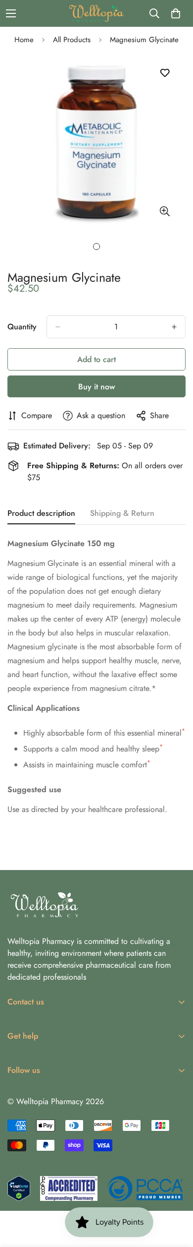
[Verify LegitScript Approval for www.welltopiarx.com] (18, 1188)
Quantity (22, 326)
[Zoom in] (164, 211)
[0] (175, 13)
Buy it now (96, 386)
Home (24, 39)
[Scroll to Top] (175, 1194)
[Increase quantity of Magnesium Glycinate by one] (174, 327)
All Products (72, 39)
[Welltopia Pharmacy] (96, 13)
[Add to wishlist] (164, 73)
